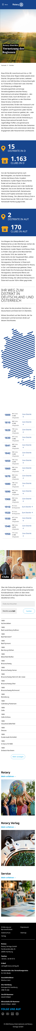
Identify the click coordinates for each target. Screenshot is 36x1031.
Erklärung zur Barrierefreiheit (6, 928)
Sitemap (23, 933)
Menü (6, 4)
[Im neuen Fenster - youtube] (7, 1013)
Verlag (18, 844)
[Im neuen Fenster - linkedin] (12, 1013)
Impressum (24, 927)
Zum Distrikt (26, 414)
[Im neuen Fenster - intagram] (17, 1013)
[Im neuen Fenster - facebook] (2, 1013)
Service (18, 894)
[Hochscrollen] (33, 1028)
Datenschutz (5, 933)
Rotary (18, 793)
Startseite (3, 65)
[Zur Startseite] (18, 5)
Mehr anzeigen (18, 757)
